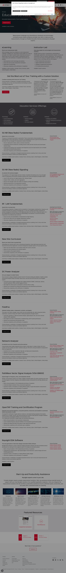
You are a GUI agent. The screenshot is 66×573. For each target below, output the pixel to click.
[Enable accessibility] (2, 570)
